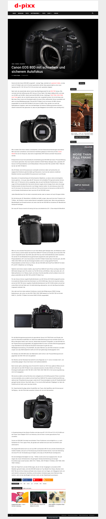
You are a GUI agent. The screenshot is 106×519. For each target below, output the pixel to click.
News (14, 13)
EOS (40, 483)
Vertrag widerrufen (53, 517)
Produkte (21, 17)
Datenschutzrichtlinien (73, 515)
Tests (27, 13)
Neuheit (44, 483)
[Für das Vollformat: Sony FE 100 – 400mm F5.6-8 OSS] (38, 497)
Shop (49, 13)
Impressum (64, 515)
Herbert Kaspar (17, 75)
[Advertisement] (66, 5)
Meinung (20, 13)
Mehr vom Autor (27, 488)
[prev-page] (13, 509)
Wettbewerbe (35, 13)
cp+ (32, 483)
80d (24, 483)
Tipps (43, 13)
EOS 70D (53, 91)
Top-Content (22, 63)
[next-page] (15, 509)
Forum (56, 13)
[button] (92, 13)
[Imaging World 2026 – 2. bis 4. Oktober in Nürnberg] (20, 497)
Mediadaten (91, 515)
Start (13, 17)
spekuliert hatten (56, 83)
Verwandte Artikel (16, 488)
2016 (21, 483)
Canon (28, 483)
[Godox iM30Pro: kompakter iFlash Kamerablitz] (57, 497)
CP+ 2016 (36, 483)
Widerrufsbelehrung (83, 515)
